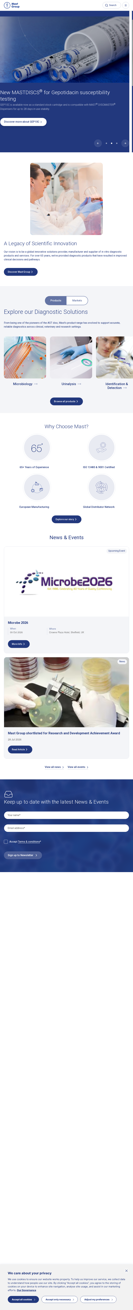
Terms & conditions (29, 841)
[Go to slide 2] (111, 143)
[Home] (11, 5)
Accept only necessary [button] (58, 1299)
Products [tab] (55, 300)
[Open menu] (125, 5)
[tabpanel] (66, 354)
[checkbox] (6, 842)
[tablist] (66, 298)
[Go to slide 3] (116, 143)
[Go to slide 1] (106, 143)
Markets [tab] (77, 300)
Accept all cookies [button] (22, 1299)
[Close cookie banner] (126, 1270)
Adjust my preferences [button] (96, 1299)
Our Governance (26, 1290)
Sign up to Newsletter (20, 855)
